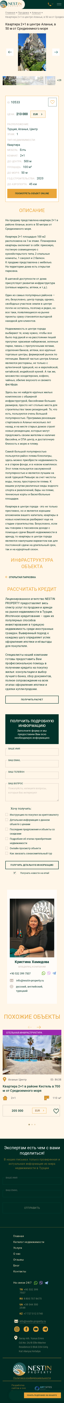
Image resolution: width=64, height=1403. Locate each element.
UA (29, 1306)
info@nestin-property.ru (30, 980)
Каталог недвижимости (28, 1242)
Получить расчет (32, 699)
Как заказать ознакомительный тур (31, 853)
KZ (31, 1313)
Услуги (17, 1248)
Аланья (36, 12)
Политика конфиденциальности (32, 1378)
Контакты (19, 1271)
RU (31, 1298)
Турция (12, 129)
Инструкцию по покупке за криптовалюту (34, 814)
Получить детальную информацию (31, 865)
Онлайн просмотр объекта (25, 848)
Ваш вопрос (15, 783)
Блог (16, 1265)
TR (29, 1291)
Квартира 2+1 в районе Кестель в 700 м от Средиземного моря (31, 1088)
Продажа (23, 12)
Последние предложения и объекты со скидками (32, 831)
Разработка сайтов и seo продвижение (19, 1388)
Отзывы (18, 1259)
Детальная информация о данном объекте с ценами (30, 822)
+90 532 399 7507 (20, 973)
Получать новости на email (34, 873)
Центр (34, 129)
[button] (29, 1124)
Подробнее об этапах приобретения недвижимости (30, 841)
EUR (35, 114)
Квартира (13, 145)
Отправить (32, 1208)
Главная (10, 12)
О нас (16, 1253)
